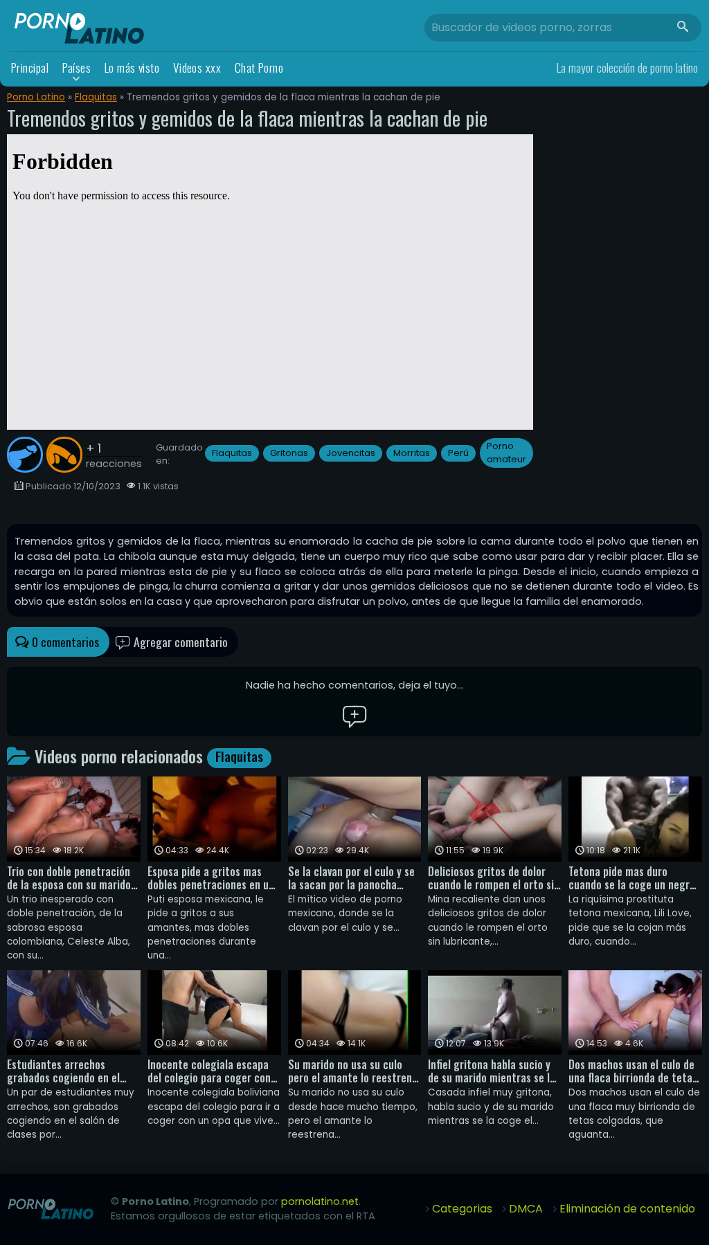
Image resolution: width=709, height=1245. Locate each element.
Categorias (462, 1209)
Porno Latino (36, 97)
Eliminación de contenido (627, 1209)
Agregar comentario (179, 642)
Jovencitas (350, 453)
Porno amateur (506, 452)
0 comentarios (64, 642)
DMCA (526, 1209)
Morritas (411, 453)
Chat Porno (259, 67)
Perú (458, 453)
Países (76, 67)
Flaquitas (96, 97)
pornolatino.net (320, 1201)
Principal (29, 67)
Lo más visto (132, 67)
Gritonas (289, 453)
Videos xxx (197, 67)
